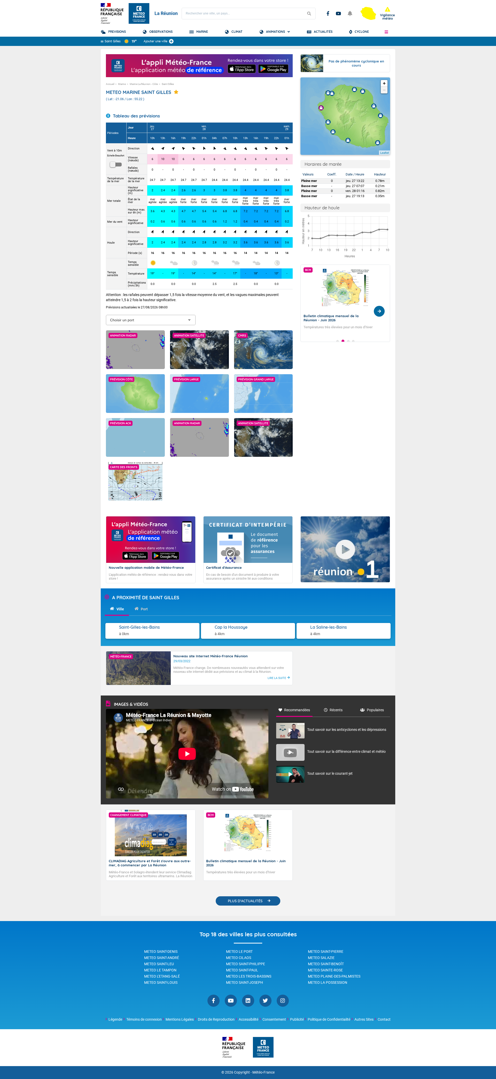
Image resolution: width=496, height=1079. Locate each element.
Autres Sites (364, 1019)
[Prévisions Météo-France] (139, 13)
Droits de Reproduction (216, 1019)
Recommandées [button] (297, 710)
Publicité (297, 1019)
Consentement (274, 1019)
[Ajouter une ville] (171, 41)
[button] (386, 32)
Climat (237, 32)
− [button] (384, 90)
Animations (275, 32)
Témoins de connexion (144, 1019)
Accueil (110, 84)
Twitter (265, 1001)
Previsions (117, 32)
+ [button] (384, 83)
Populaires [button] (375, 710)
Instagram (283, 1001)
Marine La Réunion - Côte (144, 84)
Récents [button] (336, 710)
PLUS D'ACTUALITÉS (245, 901)
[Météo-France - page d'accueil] (263, 1047)
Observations (161, 32)
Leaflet (384, 152)
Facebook (328, 13)
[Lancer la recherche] (309, 13)
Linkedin (248, 1001)
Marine (202, 32)
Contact (384, 1019)
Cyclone (362, 32)
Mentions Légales (180, 1019)
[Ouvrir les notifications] (350, 13)
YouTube (338, 13)
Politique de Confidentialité (329, 1019)
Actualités (323, 32)
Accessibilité (248, 1019)
